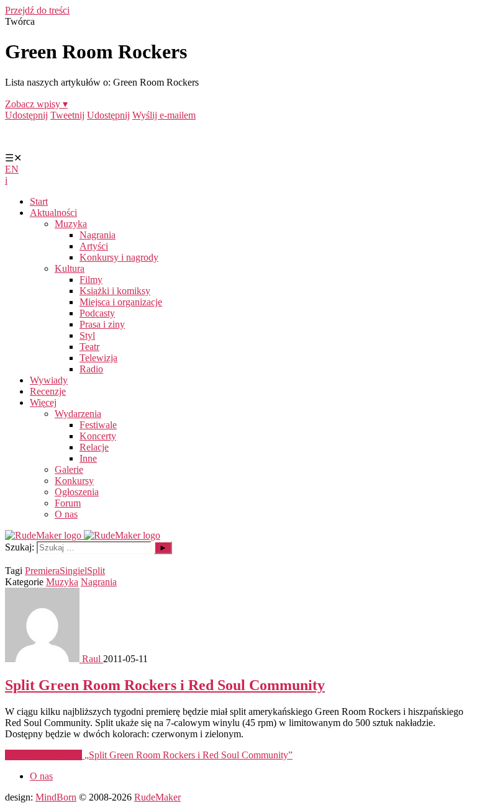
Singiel (73, 570)
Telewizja (98, 357)
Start (39, 201)
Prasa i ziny (102, 324)
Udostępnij (26, 115)
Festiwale (98, 425)
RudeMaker (157, 797)
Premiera (42, 570)
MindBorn (55, 797)
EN (12, 169)
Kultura (69, 268)
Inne (88, 458)
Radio (91, 369)
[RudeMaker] (82, 535)
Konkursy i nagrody (119, 257)
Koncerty (98, 436)
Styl (87, 335)
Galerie (69, 469)
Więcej (43, 402)
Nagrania (98, 235)
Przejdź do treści (37, 10)
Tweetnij (67, 115)
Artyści (94, 246)
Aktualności (53, 212)
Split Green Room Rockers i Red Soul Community (165, 685)
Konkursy (74, 480)
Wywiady (49, 380)
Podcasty (97, 313)
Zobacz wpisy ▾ (36, 104)
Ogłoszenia (77, 492)
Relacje (94, 447)
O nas (66, 514)
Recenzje (48, 391)
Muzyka (71, 223)
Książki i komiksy (115, 290)
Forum (68, 503)
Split (96, 570)
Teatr (89, 346)
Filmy (91, 279)
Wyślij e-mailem (164, 115)
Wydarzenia (78, 413)
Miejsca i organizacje (121, 302)
